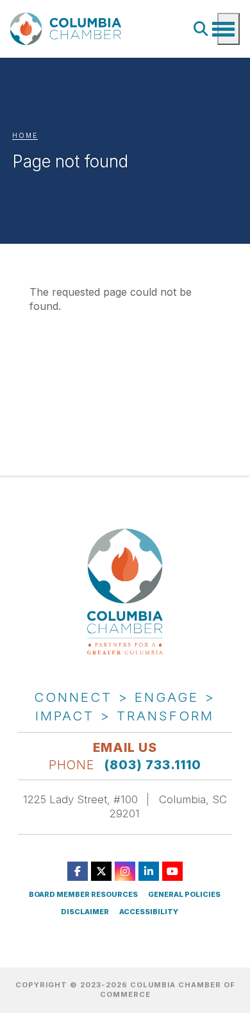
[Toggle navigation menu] (228, 29)
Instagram (125, 871)
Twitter (101, 871)
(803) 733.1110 (152, 764)
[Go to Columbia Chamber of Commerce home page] (68, 28)
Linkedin (148, 871)
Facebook (77, 871)
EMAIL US (125, 747)
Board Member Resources (83, 894)
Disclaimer (85, 911)
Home (25, 135)
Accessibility (148, 911)
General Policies (184, 894)
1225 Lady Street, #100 (80, 799)
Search (201, 28)
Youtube (172, 871)
